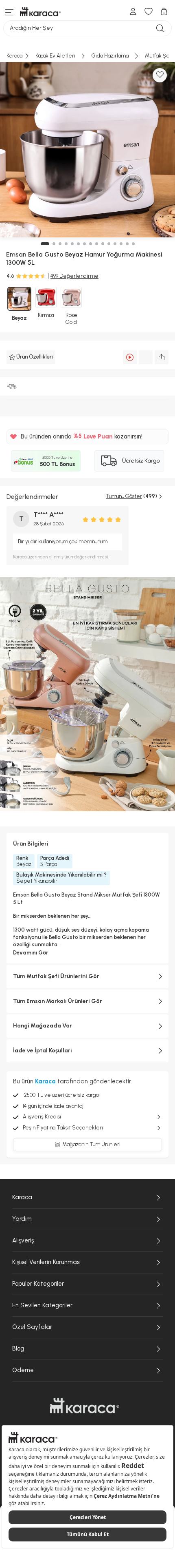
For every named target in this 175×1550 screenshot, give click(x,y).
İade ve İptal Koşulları (42, 1050)
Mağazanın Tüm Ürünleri (91, 1144)
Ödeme (23, 1370)
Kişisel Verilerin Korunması (46, 1262)
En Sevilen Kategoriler (42, 1305)
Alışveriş (23, 1240)
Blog (18, 1348)
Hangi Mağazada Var (42, 1025)
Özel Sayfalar (32, 1327)
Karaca (22, 1197)
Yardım (22, 1218)
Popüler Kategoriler (38, 1283)
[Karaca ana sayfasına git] (84, 1405)
